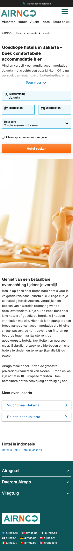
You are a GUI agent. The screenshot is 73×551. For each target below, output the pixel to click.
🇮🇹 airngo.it (9, 542)
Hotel (19, 33)
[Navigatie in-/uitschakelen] (65, 11)
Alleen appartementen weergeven (26, 137)
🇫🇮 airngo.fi (9, 537)
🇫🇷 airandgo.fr (48, 542)
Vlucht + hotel (40, 21)
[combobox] (39, 97)
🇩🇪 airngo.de (28, 537)
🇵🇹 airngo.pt (28, 542)
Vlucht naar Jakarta (23, 405)
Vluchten (8, 21)
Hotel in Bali (10, 450)
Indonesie (32, 33)
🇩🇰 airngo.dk (49, 532)
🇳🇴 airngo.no (29, 532)
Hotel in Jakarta (32, 450)
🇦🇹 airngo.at (47, 537)
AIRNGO (7, 33)
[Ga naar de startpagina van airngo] (18, 13)
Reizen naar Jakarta (23, 416)
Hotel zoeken (36, 148)
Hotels (22, 21)
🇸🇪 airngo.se (10, 532)
